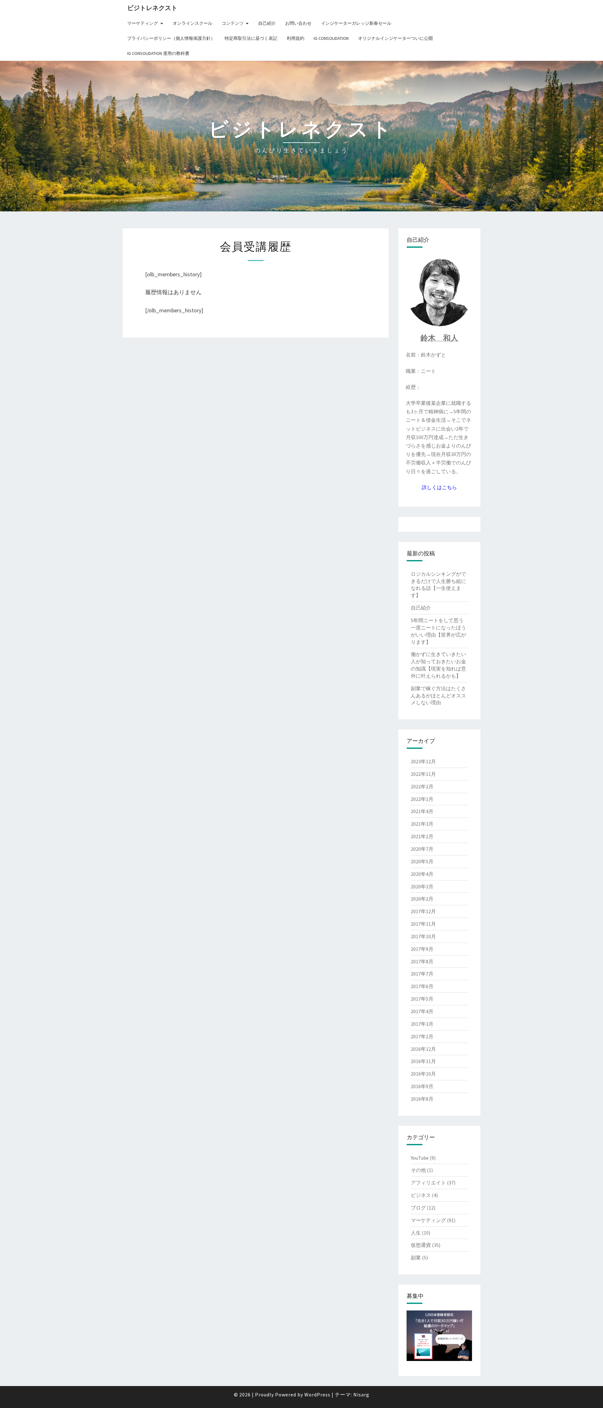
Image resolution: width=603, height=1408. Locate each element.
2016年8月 (422, 1099)
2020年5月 (422, 861)
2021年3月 (422, 824)
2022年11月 (423, 774)
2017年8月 (422, 961)
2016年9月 (422, 1086)
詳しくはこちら (439, 487)
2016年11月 (423, 1061)
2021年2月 (422, 836)
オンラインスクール (192, 23)
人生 (416, 1233)
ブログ (418, 1207)
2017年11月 (423, 924)
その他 (418, 1170)
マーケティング (142, 23)
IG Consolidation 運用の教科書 (158, 53)
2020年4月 (422, 874)
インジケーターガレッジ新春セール (356, 23)
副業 (416, 1257)
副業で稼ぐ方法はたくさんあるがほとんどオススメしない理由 (438, 695)
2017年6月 (422, 986)
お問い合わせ (298, 23)
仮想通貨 (421, 1245)
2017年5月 (422, 999)
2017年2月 (422, 1036)
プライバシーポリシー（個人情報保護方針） (171, 38)
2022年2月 (422, 786)
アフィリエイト (428, 1182)
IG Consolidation (331, 38)
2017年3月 (422, 1024)
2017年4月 (422, 1011)
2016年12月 (423, 1049)
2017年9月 (422, 949)
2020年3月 (422, 886)
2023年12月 (423, 761)
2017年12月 (423, 911)
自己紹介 (267, 23)
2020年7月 (422, 849)
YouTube (420, 1158)
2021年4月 (422, 811)
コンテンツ (233, 23)
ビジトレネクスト (152, 8)
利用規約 (295, 38)
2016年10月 (423, 1074)
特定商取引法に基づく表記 (251, 38)
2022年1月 (422, 799)
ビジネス (421, 1195)
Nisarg (361, 1394)
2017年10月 (423, 936)
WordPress (317, 1394)
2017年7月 (422, 974)
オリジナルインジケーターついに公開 (395, 38)
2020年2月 (422, 899)
